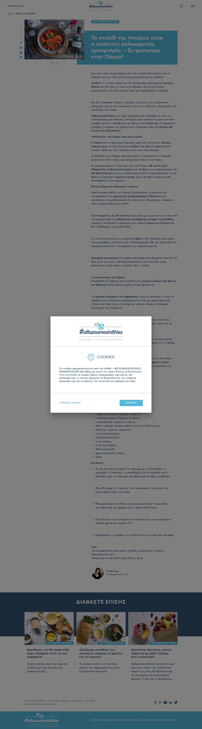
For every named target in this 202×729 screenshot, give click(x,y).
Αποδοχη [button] (131, 403)
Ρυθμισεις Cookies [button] (70, 403)
